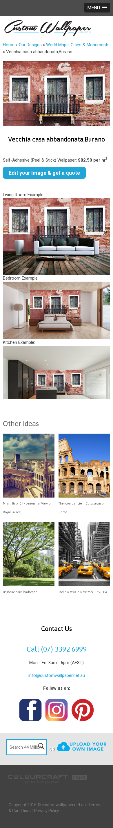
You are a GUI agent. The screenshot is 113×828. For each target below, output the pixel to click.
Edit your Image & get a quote (44, 173)
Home (8, 44)
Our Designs (30, 44)
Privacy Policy (46, 810)
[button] (97, 7)
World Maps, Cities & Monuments (78, 44)
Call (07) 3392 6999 (57, 649)
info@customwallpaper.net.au (56, 675)
